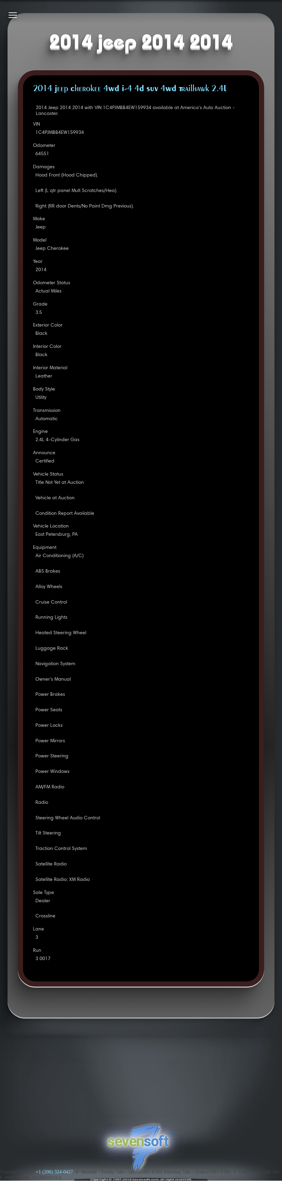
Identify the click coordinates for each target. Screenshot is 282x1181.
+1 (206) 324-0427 (54, 1171)
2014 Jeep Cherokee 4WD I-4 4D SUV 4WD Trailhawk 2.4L (129, 89)
